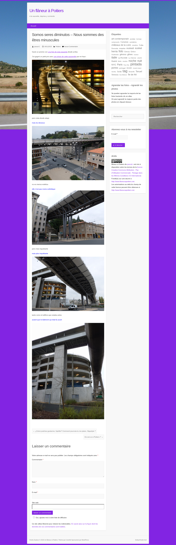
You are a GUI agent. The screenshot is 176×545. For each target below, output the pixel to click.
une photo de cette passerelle (65, 56)
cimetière (135, 45)
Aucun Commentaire (71, 46)
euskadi (130, 48)
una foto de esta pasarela (57, 52)
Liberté (139, 58)
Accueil (33, 26)
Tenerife (131, 72)
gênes (130, 54)
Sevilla (113, 72)
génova (123, 54)
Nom (34, 482)
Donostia (114, 48)
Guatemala (115, 54)
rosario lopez (137, 68)
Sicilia (119, 72)
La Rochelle (122, 58)
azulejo (132, 39)
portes (114, 67)
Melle (120, 61)
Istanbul (136, 54)
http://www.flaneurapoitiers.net (122, 181)
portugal (122, 68)
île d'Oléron (123, 75)
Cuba (141, 45)
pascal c (130, 164)
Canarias (124, 42)
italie (114, 57)
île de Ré (132, 74)
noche (132, 60)
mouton (125, 61)
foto (121, 51)
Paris (119, 64)
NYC (113, 64)
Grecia (127, 52)
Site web (35, 503)
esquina (122, 48)
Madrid (114, 61)
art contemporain (120, 38)
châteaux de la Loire (121, 45)
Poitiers (58, 46)
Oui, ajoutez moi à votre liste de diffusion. (51, 518)
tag (125, 71)
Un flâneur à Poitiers (46, 10)
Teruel (139, 71)
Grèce (133, 52)
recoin (129, 68)
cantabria (132, 42)
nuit (139, 60)
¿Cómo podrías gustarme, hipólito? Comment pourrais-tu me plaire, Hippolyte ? (64, 431)
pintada (136, 64)
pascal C (37, 46)
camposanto (115, 42)
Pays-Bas (126, 65)
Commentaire (37, 460)
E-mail (35, 492)
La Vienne (132, 58)
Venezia (114, 75)
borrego (139, 39)
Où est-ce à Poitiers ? (94, 437)
